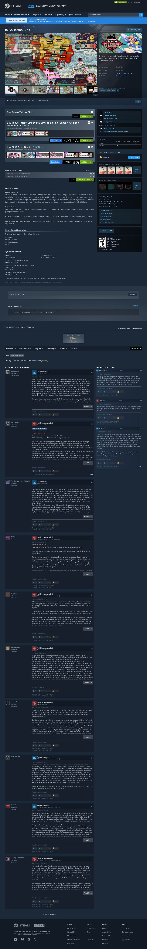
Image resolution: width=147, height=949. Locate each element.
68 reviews (14, 426)
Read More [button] (88, 406)
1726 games (14, 595)
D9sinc (13, 536)
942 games (14, 483)
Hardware (90, 936)
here (45, 312)
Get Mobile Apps (127, 932)
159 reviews (14, 706)
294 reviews (14, 597)
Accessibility (106, 932)
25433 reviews (15, 375)
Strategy (102, 90)
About (52, 6)
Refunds (105, 943)
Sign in (8, 100)
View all (136, 305)
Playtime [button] (62, 349)
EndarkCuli (14, 702)
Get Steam (125, 928)
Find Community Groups (107, 223)
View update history (106, 213)
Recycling (90, 940)
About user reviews (124, 329)
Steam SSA (71, 932)
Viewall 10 (137, 186)
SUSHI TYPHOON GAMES (125, 74)
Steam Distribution (73, 940)
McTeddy (14, 593)
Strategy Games (18, 27)
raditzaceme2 (15, 756)
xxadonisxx (15, 371)
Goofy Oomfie (15, 647)
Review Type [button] (10, 349)
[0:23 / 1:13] (51, 59)
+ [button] (117, 90)
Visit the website (105, 210)
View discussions (105, 220)
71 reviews (14, 539)
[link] (71, 140)
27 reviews (14, 651)
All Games (8, 27)
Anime (108, 90)
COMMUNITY (42, 6)
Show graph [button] (135, 348)
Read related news (106, 216)
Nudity (114, 90)
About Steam (71, 928)
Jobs (88, 932)
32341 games (14, 373)
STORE (31, 6)
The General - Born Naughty (20, 481)
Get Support (126, 936)
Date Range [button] (51, 349)
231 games (14, 807)
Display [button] (73, 349)
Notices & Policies (108, 936)
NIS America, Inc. (121, 76)
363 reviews (14, 485)
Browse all (89, 170)
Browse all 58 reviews (49, 914)
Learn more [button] (134, 157)
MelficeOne (14, 422)
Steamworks (71, 936)
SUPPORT (61, 6)
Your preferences (137, 329)
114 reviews (14, 862)
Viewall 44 (137, 170)
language (137, 2)
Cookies (105, 940)
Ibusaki (13, 805)
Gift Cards (70, 943)
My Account (126, 940)
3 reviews (13, 758)
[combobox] (113, 15)
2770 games (14, 424)
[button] (8, 14)
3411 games (14, 860)
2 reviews (13, 809)
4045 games (14, 704)
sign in (130, 2)
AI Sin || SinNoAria (17, 858)
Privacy (104, 928)
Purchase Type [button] (24, 349)
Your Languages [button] (16, 356)
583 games (14, 649)
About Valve (91, 928)
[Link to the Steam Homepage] (13, 8)
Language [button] (38, 349)
